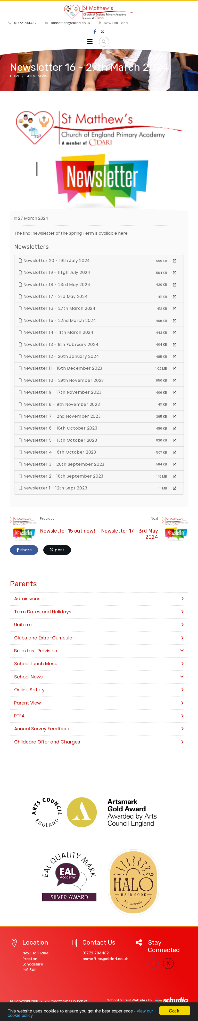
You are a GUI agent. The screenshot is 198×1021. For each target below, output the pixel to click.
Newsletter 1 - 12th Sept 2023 (54, 488)
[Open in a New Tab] (174, 261)
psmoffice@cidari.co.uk (70, 22)
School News (28, 677)
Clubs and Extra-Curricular (44, 638)
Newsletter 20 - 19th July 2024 (56, 261)
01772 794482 (25, 22)
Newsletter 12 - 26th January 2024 (60, 356)
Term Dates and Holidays (42, 612)
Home (15, 76)
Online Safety (29, 690)
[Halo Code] (133, 882)
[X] (102, 32)
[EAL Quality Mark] (69, 877)
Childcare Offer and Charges (47, 742)
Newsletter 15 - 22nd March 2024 (59, 320)
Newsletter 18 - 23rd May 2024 (56, 285)
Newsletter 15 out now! (67, 531)
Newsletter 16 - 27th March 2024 (59, 308)
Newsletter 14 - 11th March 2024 (58, 332)
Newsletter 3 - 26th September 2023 (63, 464)
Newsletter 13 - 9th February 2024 (60, 344)
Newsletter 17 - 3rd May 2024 (55, 296)
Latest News (36, 76)
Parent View (27, 703)
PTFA (19, 716)
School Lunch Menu (35, 664)
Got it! (175, 1010)
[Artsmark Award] (99, 812)
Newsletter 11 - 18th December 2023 (62, 368)
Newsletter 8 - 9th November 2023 (61, 404)
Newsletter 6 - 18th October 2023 (59, 428)
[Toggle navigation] (90, 42)
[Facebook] (95, 32)
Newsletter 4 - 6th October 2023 (59, 452)
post (59, 549)
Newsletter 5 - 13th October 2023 (59, 440)
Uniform (23, 625)
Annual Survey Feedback (42, 729)
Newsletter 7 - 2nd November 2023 (61, 416)
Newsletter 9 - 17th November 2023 (62, 392)
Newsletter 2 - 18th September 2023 (62, 476)
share (25, 549)
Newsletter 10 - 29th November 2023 (63, 380)
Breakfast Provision (35, 651)
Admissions (27, 599)
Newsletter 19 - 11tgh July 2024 (56, 272)
